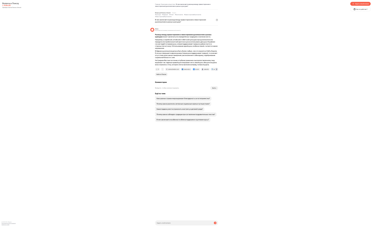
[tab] (157, 69)
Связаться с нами (5, 224)
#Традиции (165, 14)
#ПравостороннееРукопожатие (192, 14)
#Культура (158, 14)
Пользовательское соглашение (9, 223)
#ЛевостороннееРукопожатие (163, 16)
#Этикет (171, 14)
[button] (217, 20)
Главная (157, 4)
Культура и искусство (168, 4)
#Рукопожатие (179, 14)
